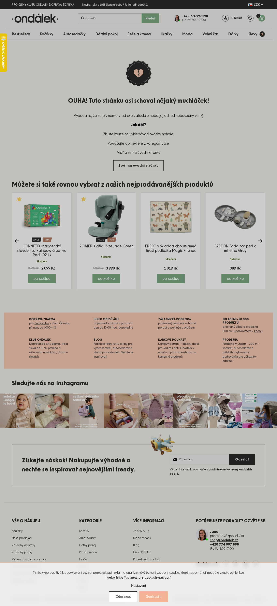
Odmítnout (123, 596)
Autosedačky (87, 538)
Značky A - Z (141, 531)
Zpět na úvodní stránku (138, 165)
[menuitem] (23, 34)
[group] (42, 240)
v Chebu (240, 344)
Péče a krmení (88, 552)
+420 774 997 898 (224, 544)
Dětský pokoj (87, 545)
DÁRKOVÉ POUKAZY (172, 340)
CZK (257, 4)
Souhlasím (153, 596)
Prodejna (230, 340)
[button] (41, 274)
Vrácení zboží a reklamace (29, 559)
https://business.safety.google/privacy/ (143, 577)
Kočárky (84, 531)
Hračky (83, 559)
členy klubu (41, 323)
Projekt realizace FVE (146, 559)
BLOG (98, 340)
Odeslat (242, 459)
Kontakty (17, 531)
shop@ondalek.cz (224, 540)
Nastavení (138, 585)
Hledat (150, 18)
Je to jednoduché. (136, 4)
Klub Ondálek (142, 552)
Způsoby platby (22, 552)
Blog (136, 545)
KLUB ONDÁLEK (40, 340)
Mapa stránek (142, 538)
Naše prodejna (22, 538)
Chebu (258, 331)
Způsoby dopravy (23, 545)
